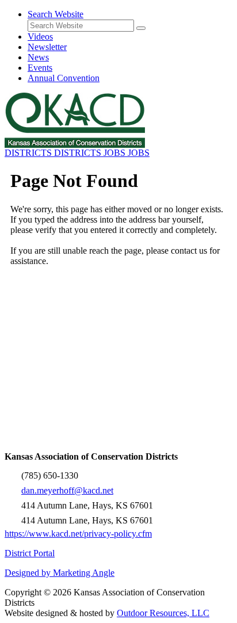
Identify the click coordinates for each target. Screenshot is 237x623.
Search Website (55, 14)
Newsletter (47, 47)
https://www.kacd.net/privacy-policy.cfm (78, 533)
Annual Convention (64, 78)
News (38, 57)
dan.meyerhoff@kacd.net (67, 490)
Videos (40, 36)
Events (40, 67)
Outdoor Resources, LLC (163, 613)
